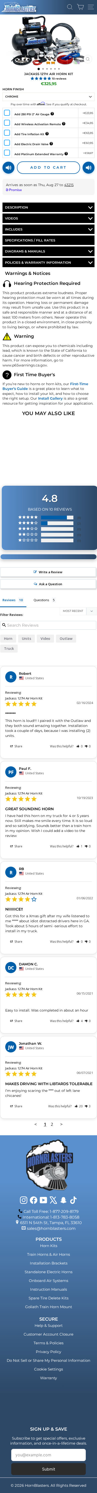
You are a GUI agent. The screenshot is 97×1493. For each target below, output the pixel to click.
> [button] (61, 1124)
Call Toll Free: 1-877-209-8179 (51, 1211)
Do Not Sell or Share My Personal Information (48, 1360)
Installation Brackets (48, 1263)
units (26, 638)
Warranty (48, 1378)
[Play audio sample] (8, 168)
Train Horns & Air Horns (48, 1254)
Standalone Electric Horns (48, 1271)
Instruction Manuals (48, 1289)
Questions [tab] (41, 600)
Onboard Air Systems (48, 1280)
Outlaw (66, 638)
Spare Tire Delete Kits (48, 1298)
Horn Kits (48, 1245)
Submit (48, 1469)
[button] (79, 746)
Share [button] (18, 746)
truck (9, 648)
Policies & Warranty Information (38, 262)
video (45, 638)
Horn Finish (13, 89)
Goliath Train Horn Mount (48, 1306)
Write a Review (50, 572)
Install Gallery (50, 398)
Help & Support (49, 1325)
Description (16, 207)
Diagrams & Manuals (25, 251)
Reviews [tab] (8, 600)
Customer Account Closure (48, 1334)
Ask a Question (50, 584)
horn (8, 638)
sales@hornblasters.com (51, 1228)
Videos (11, 218)
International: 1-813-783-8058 (51, 1217)
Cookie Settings (48, 1369)
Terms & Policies (48, 1343)
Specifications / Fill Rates (30, 240)
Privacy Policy (48, 1351)
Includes (13, 229)
